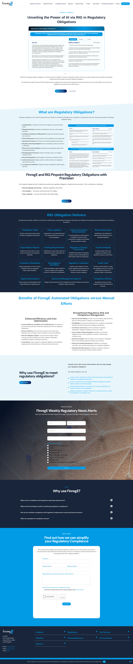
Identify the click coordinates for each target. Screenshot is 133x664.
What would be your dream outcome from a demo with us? (58, 573)
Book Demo (66, 604)
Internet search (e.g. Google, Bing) (58, 445)
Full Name (45, 558)
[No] (130, 661)
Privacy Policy (79, 589)
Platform (39, 644)
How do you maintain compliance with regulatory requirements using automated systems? (51, 512)
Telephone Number (72, 566)
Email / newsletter (54, 459)
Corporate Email (47, 566)
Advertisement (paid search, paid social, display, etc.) (63, 462)
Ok (104, 661)
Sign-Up (66, 468)
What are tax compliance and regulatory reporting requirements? (42, 500)
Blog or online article (54, 452)
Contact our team (10, 648)
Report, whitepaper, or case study (58, 455)
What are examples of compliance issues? (34, 519)
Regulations (72, 632)
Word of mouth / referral (55, 450)
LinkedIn (51, 448)
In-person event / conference (57, 457)
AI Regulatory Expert (60, 3)
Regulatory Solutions (35, 3)
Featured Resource (75, 638)
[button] (21, 49)
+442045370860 (11, 646)
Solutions (40, 638)
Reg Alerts (70, 3)
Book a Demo (125, 3)
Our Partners (105, 632)
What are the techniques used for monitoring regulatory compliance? (44, 506)
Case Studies (96, 3)
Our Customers (106, 638)
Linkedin (9, 650)
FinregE (88, 3)
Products (39, 632)
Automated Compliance (107, 3)
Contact (118, 3)
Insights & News (79, 3)
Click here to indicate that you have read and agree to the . (64, 589)
